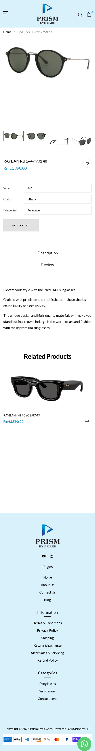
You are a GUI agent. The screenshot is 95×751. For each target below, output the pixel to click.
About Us (47, 585)
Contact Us (47, 592)
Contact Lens (47, 699)
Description (47, 252)
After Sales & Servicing (47, 653)
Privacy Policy (47, 630)
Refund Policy (47, 660)
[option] (47, 63)
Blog (47, 600)
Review (47, 264)
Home (7, 31)
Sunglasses (47, 691)
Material (10, 210)
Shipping (47, 638)
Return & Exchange (48, 645)
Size (6, 188)
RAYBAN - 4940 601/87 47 (21, 415)
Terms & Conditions (47, 623)
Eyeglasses (47, 684)
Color (7, 199)
